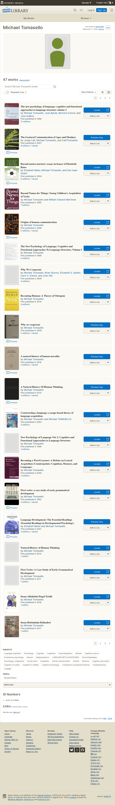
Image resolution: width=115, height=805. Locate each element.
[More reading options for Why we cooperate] (108, 330)
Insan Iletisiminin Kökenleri (36, 622)
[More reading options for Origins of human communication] (108, 228)
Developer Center (55, 734)
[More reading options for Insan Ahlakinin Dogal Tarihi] (108, 602)
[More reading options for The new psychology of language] (108, 116)
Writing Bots (53, 743)
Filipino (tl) (95, 784)
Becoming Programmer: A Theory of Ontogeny (43, 295)
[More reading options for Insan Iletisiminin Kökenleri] (108, 628)
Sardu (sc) (95, 772)
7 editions (25, 205)
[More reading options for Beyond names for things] (108, 201)
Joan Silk (48, 275)
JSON (110, 718)
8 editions (25, 179)
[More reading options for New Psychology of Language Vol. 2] (108, 445)
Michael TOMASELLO (60, 419)
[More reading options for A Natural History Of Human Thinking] (108, 393)
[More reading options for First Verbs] (108, 577)
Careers (7, 743)
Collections (30, 746)
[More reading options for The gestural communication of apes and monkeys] (108, 143)
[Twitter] (77, 749)
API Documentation (56, 737)
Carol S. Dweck (29, 275)
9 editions (25, 145)
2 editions (25, 449)
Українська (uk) (97, 778)
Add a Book (74, 743)
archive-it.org (44, 799)
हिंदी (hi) (94, 754)
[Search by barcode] (81, 10)
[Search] (75, 10)
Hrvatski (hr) (96, 757)
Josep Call (29, 140)
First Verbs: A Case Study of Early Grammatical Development (47, 571)
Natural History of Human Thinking (40, 547)
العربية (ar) (95, 736)
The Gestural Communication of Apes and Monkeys (48, 137)
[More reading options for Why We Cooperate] (108, 277)
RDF (104, 718)
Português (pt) (97, 766)
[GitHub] (82, 749)
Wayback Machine (15, 799)
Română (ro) (96, 769)
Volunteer (8, 737)
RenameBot (100, 27)
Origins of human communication (39, 222)
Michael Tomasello (34, 113)
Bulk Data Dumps (55, 740)
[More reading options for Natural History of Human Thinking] (108, 554)
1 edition (24, 556)
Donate (86, 3)
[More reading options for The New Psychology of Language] (108, 254)
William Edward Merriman (62, 199)
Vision (7, 734)
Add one (16, 712)
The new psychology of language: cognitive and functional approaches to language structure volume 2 (51, 108)
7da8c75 (107, 796)
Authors (29, 740)
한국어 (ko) (95, 763)
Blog (6, 746)
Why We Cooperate (31, 269)
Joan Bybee (51, 113)
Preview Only (97, 137)
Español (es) (96, 748)
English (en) (96, 745)
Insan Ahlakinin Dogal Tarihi (36, 596)
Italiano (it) (95, 760)
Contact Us (74, 737)
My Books (29, 18)
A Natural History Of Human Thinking (42, 387)
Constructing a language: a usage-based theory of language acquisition (47, 414)
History (101, 29)
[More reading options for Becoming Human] (108, 302)
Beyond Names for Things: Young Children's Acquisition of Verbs (51, 194)
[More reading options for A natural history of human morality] (108, 362)
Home (28, 734)
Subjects (29, 743)
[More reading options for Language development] (108, 527)
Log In (91, 10)
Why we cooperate (30, 324)
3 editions (25, 333)
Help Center (74, 734)
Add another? (24, 80)
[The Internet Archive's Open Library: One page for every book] (15, 10)
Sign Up (101, 10)
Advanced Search (33, 749)
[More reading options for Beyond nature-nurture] (108, 173)
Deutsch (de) (96, 742)
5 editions (25, 230)
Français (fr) (96, 751)
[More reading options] (109, 685)
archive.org (29, 799)
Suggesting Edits (76, 740)
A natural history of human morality (40, 356)
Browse (85, 18)
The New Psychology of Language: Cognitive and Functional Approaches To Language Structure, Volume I (51, 247)
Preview (13, 152)
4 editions (25, 258)
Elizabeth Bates (32, 170)
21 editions (25, 121)
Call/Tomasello (70, 140)
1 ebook (34, 145)
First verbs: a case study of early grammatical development (45, 491)
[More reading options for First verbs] (108, 498)
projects (72, 797)
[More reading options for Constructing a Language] (108, 420)
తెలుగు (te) (95, 775)
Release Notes (75, 746)
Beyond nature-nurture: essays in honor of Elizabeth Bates (48, 165)
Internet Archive (44, 795)
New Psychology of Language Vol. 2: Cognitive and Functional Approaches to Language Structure (47, 438)
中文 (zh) (94, 781)
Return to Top (32, 752)
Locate (97, 110)
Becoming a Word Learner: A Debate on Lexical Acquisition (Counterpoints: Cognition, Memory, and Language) (49, 463)
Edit (108, 27)
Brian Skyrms (52, 272)
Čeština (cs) (96, 739)
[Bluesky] (71, 749)
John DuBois (27, 116)
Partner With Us (11, 740)
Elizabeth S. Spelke (70, 272)
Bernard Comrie (67, 113)
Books (28, 737)
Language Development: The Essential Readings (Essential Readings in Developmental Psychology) (47, 521)
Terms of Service (11, 749)
